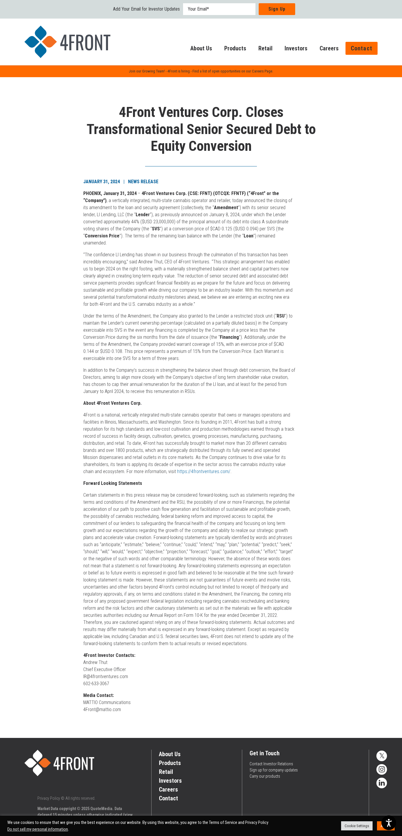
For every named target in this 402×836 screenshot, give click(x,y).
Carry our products (265, 776)
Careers (329, 48)
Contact (361, 48)
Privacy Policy (48, 798)
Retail (265, 48)
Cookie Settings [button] (357, 826)
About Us (201, 48)
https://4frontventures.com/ (203, 471)
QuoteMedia (101, 808)
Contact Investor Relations (271, 763)
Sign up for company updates (274, 770)
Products (235, 48)
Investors (296, 48)
